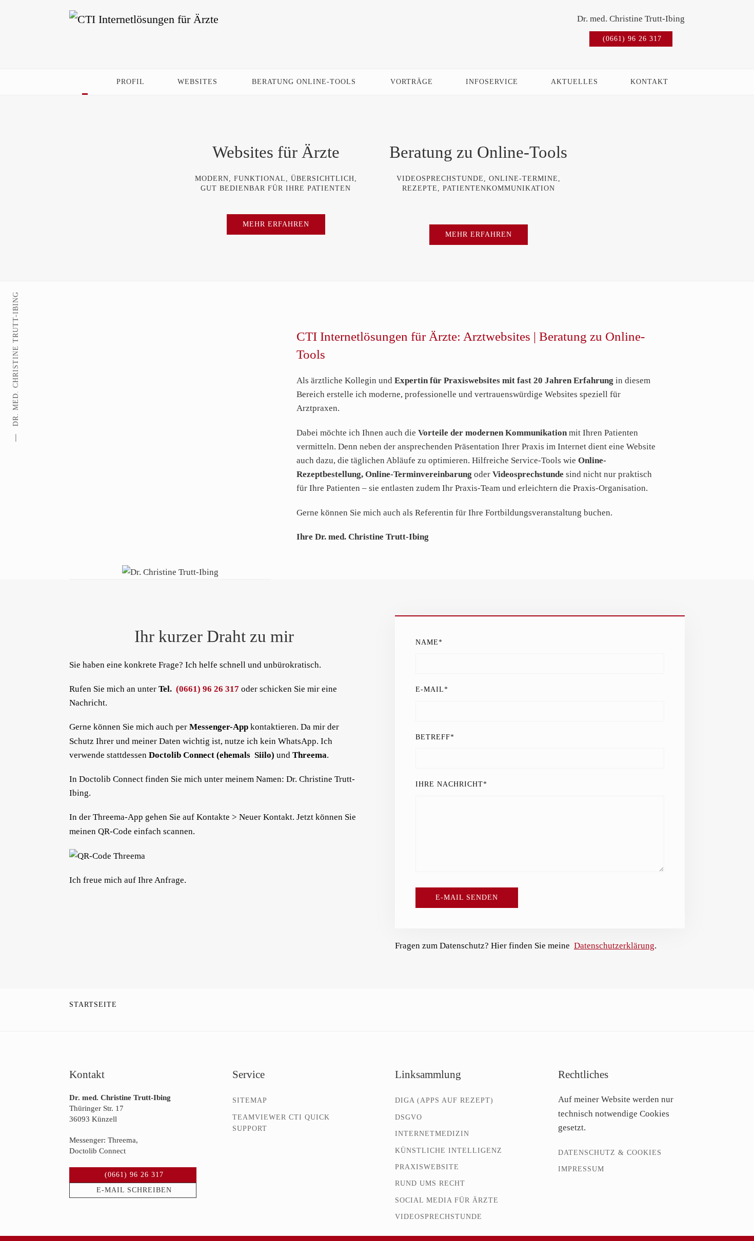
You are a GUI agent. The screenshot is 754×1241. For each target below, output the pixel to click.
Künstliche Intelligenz (448, 1150)
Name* (429, 642)
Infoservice (492, 82)
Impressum (581, 1169)
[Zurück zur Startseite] (159, 29)
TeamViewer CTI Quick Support (281, 1122)
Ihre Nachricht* (451, 784)
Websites (197, 82)
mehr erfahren (276, 224)
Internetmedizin (432, 1133)
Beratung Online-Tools (304, 82)
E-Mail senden (466, 897)
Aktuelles (574, 82)
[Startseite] (85, 82)
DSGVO (408, 1117)
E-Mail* (431, 689)
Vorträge (411, 82)
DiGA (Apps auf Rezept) (444, 1100)
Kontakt (649, 82)
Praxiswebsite (427, 1167)
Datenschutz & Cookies (610, 1152)
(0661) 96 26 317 (632, 39)
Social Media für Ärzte (447, 1200)
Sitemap (249, 1100)
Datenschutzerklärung (614, 945)
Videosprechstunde (438, 1217)
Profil (130, 82)
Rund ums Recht (430, 1183)
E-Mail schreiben (134, 1190)
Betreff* (434, 737)
